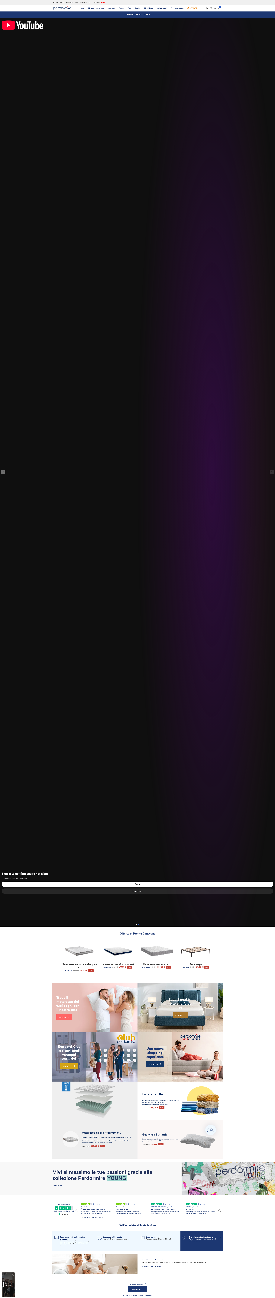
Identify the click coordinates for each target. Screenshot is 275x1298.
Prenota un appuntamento (151, 1267)
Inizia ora (62, 1017)
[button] (3, 472)
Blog (76, 2)
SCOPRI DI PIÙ (67, 1066)
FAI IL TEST (178, 1015)
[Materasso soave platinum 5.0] (95, 1139)
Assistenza (69, 2)
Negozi (62, 2)
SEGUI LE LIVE (153, 1064)
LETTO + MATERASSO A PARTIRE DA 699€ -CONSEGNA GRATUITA (137, 15)
